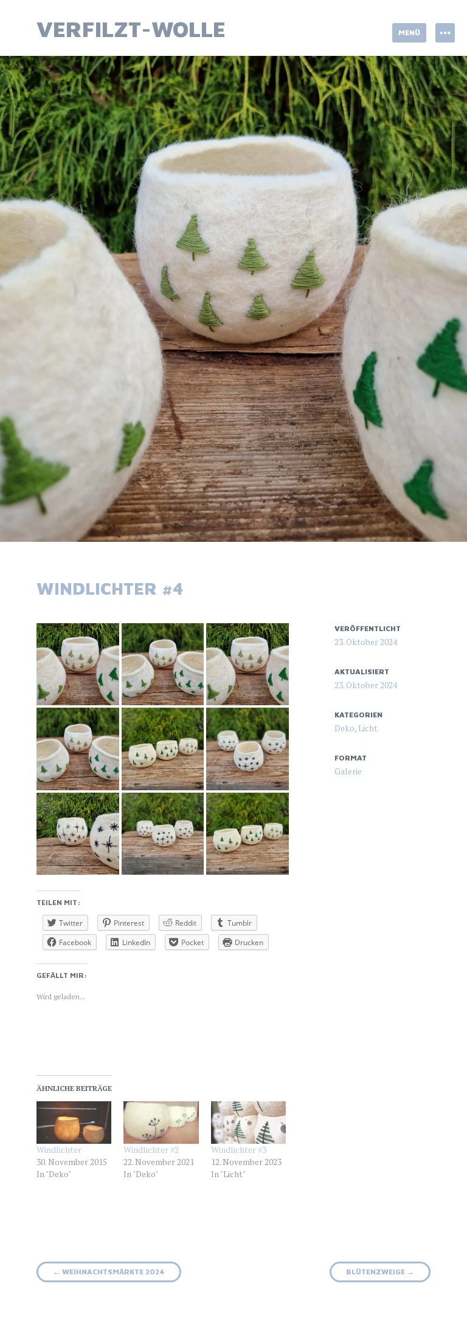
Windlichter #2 (151, 1149)
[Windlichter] (73, 1122)
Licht (368, 728)
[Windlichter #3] (248, 1122)
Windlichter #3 (238, 1149)
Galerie (348, 771)
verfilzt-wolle (131, 29)
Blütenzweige (380, 1271)
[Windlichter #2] (160, 1122)
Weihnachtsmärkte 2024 (109, 1271)
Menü (409, 32)
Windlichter (58, 1149)
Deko (344, 728)
